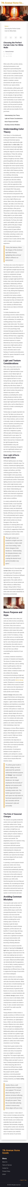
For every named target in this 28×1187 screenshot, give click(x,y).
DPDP (4, 1174)
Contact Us (5, 1168)
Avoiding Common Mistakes (12, 124)
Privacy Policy (6, 1171)
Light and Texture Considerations (14, 118)
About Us (4, 1162)
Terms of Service (7, 1165)
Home (6, 26)
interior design (19, 680)
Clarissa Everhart (9, 51)
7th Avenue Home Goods (12, 3)
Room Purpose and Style (11, 121)
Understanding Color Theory (12, 115)
